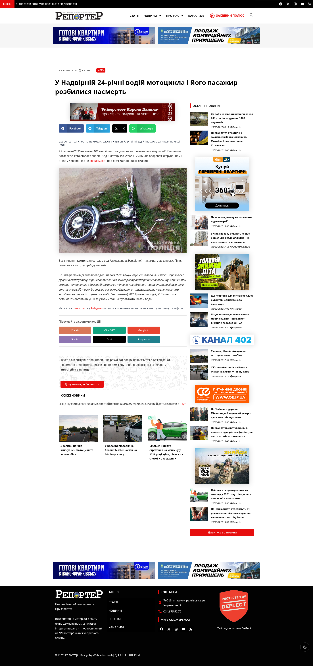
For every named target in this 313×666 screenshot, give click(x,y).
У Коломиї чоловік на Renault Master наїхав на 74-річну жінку (230, 369)
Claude (75, 330)
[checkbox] (304, 647)
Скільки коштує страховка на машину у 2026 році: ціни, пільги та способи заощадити (231, 494)
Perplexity (144, 339)
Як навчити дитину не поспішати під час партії (231, 219)
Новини (150, 16)
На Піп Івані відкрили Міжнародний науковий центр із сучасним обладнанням (231, 413)
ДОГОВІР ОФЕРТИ (127, 655)
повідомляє (97, 160)
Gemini (75, 339)
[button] (71, 128)
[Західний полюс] (212, 15)
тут (184, 403)
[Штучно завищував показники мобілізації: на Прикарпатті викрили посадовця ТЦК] (199, 319)
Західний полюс (230, 16)
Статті (134, 16)
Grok (109, 339)
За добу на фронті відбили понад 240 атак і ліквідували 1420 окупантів (232, 118)
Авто (101, 70)
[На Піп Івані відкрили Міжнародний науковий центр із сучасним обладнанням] (199, 414)
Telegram (97, 308)
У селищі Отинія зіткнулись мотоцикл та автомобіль (228, 353)
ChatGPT (109, 330)
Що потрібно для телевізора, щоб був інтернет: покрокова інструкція (232, 299)
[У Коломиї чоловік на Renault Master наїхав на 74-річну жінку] (199, 372)
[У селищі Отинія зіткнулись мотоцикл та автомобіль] (199, 356)
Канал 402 (196, 16)
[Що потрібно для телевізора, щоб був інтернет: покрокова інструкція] (199, 300)
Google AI (143, 330)
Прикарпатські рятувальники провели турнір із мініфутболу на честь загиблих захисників (232, 432)
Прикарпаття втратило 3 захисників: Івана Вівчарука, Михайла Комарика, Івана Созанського (229, 139)
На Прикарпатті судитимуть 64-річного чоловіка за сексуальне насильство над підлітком (231, 513)
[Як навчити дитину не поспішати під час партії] (199, 222)
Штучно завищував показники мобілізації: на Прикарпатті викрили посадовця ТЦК (230, 318)
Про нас (172, 16)
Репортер (79, 308)
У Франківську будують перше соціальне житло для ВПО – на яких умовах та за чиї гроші (230, 237)
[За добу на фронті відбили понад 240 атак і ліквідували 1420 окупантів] (199, 119)
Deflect (246, 628)
